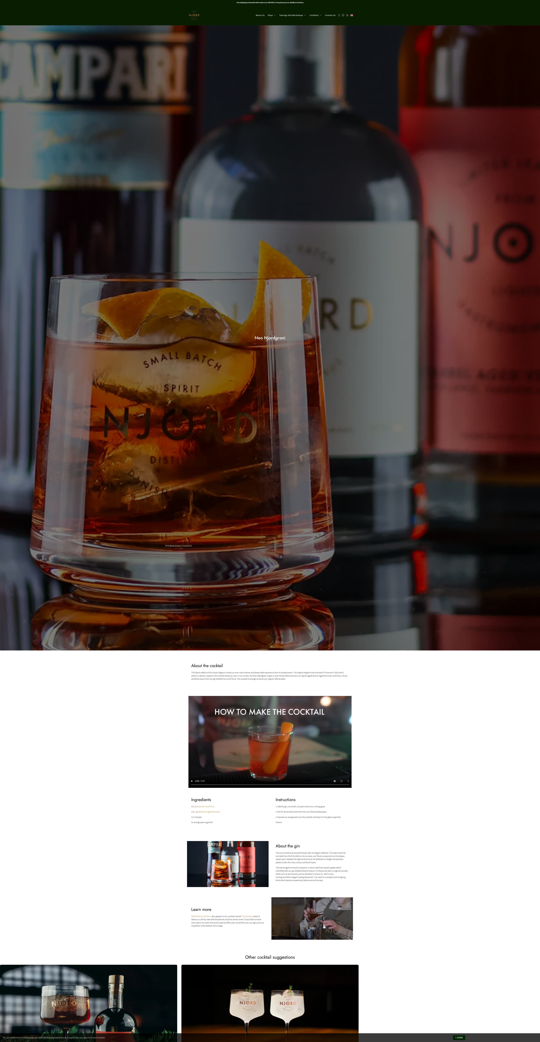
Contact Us (330, 15)
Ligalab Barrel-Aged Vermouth (207, 811)
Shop (270, 15)
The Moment (246, 916)
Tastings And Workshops (291, 15)
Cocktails (314, 15)
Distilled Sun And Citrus (204, 806)
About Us (260, 15)
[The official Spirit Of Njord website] (194, 15)
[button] (351, 15)
